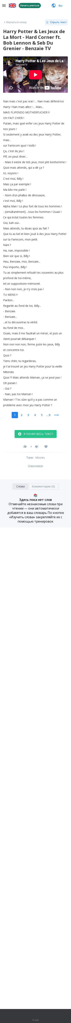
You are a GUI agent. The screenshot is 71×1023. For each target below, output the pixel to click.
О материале (35, 466)
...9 (48, 415)
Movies (40, 457)
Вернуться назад (16, 22)
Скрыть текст (58, 22)
